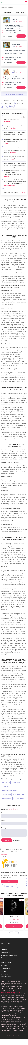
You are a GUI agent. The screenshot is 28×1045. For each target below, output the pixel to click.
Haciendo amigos (6, 798)
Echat (13, 136)
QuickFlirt (13, 128)
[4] (15, 809)
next (17, 933)
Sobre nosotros (5, 952)
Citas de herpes (16, 782)
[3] (13, 809)
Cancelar (16, 840)
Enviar (7, 840)
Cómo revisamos (6, 958)
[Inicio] (1, 2)
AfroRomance (7, 121)
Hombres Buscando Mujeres (9, 790)
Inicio (2, 947)
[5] (17, 809)
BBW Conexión (6, 782)
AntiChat (23, 192)
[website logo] (6, 20)
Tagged (12, 159)
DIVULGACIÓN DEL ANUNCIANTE (10, 955)
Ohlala (22, 167)
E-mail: (3, 820)
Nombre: (3, 813)
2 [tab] (26, 881)
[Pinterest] (13, 106)
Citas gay (3, 971)
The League (13, 152)
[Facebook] (2, 106)
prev (11, 933)
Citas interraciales (6, 977)
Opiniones (4, 950)
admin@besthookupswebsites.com (11, 992)
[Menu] (26, 2)
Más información (7, 36)
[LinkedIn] (6, 106)
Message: (4, 828)
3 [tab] (26, 883)
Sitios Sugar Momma (18, 798)
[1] (10, 809)
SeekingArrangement (9, 185)
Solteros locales (5, 974)
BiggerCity (6, 176)
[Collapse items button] (14, 94)
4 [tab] (26, 885)
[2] (11, 809)
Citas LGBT (4, 966)
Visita (21, 36)
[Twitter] (10, 106)
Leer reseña (14, 922)
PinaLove (6, 143)
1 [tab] (26, 878)
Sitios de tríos (5, 786)
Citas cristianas (5, 968)
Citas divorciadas (6, 794)
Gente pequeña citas (18, 794)
